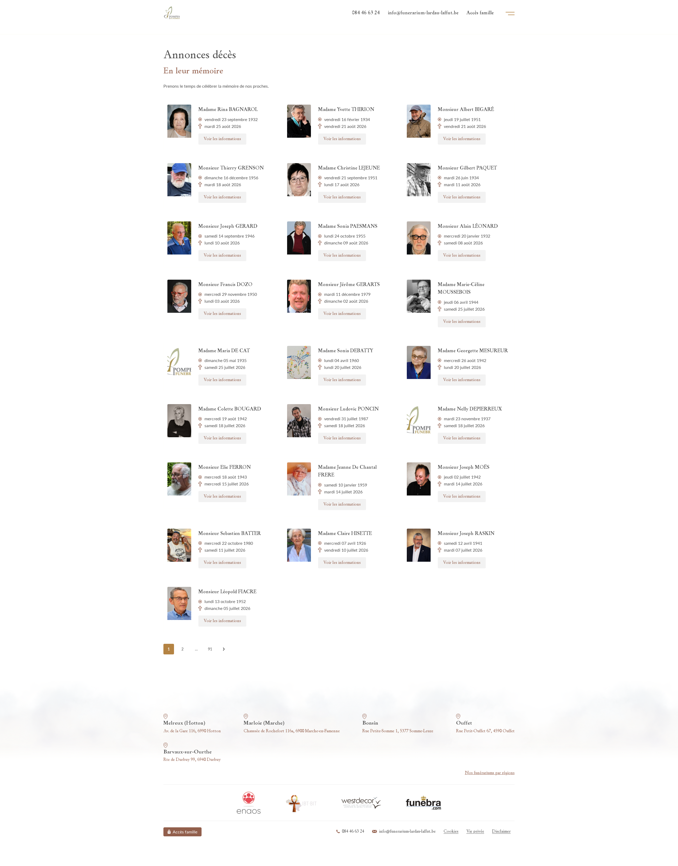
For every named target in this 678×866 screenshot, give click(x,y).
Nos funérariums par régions (490, 773)
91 (210, 649)
